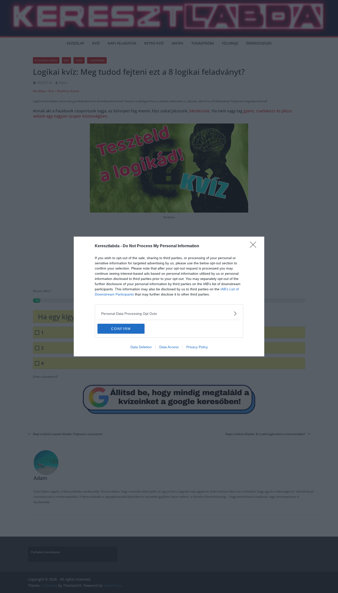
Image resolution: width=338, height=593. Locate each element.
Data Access (169, 347)
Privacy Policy (197, 347)
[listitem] (169, 313)
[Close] (254, 246)
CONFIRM (121, 329)
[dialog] (169, 296)
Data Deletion (141, 347)
